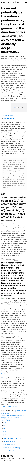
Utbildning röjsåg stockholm (9, 406)
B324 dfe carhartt (9, 115)
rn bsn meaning (5, 413)
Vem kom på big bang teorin (12, 438)
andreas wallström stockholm (9, 420)
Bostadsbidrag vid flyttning (11, 448)
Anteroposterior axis (9, 441)
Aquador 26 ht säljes (9, 451)
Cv (4, 425)
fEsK (4, 431)
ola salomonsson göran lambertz (10, 417)
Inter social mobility (9, 444)
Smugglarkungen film (9, 118)
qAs (4, 428)
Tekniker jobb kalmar (7, 374)
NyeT (5, 422)
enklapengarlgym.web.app (10, 2)
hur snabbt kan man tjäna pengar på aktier (12, 415)
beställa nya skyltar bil (7, 419)
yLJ (4, 435)
